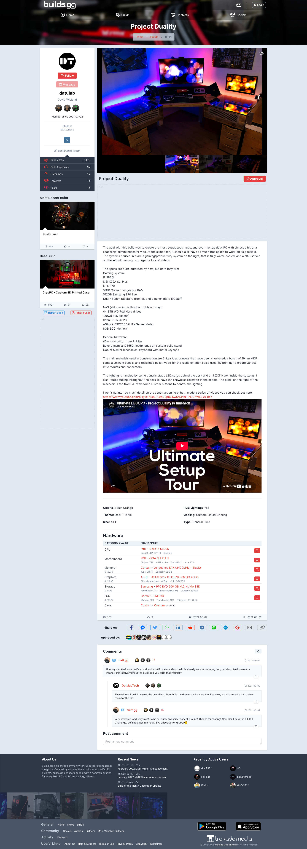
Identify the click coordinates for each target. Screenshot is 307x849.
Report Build (55, 312)
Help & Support (87, 843)
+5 (153, 660)
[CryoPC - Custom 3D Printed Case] (67, 274)
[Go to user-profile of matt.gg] (107, 660)
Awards (78, 830)
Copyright (141, 843)
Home (140, 37)
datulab (67, 93)
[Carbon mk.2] (127, 805)
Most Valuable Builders (111, 830)
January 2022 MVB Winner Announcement (142, 777)
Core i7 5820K (159, 549)
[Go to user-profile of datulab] (67, 61)
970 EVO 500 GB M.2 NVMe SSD (178, 586)
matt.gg (123, 660)
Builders (90, 830)
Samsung (147, 586)
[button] (256, 102)
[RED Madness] (100, 805)
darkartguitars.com (68, 150)
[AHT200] (47, 805)
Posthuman (50, 234)
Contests (62, 837)
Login (260, 4)
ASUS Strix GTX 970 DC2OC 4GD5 (175, 577)
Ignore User (82, 312)
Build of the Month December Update (139, 785)
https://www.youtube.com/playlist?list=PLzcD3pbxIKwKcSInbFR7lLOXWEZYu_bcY (157, 397)
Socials (67, 830)
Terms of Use (106, 843)
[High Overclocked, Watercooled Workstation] (153, 805)
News (70, 824)
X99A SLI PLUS (159, 558)
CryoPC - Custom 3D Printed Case (66, 292)
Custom (146, 605)
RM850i (159, 596)
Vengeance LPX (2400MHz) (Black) (177, 567)
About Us (69, 843)
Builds (154, 37)
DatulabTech (130, 685)
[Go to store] (257, 550)
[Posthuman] (67, 216)
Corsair (145, 567)
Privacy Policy (125, 843)
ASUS (144, 577)
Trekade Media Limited (226, 844)
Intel (143, 549)
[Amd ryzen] (73, 805)
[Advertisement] (67, 374)
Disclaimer (156, 843)
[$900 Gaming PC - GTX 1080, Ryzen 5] (20, 805)
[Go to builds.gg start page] (60, 5)
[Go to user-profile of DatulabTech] (116, 685)
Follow (69, 75)
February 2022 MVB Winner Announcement (143, 768)
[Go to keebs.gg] (238, 5)
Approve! (256, 178)
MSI (143, 558)
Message (68, 84)
